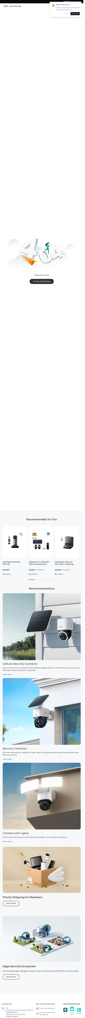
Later (66, 13)
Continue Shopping (41, 281)
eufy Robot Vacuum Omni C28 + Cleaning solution (64, 564)
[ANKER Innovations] (71, 2)
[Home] (12, 6)
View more (7, 674)
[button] (65, 1011)
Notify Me (75, 13)
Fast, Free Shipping (47, 1008)
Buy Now (6, 574)
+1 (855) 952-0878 (11, 1016)
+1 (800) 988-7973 (11, 1012)
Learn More (11, 903)
